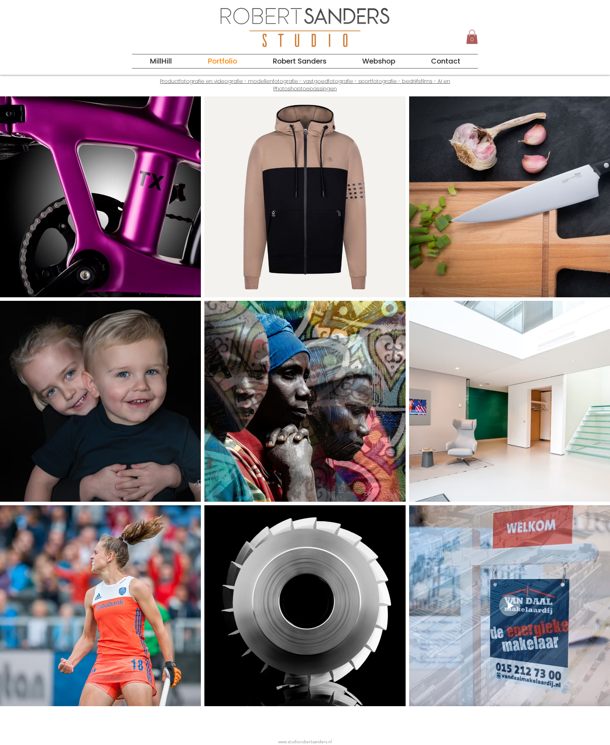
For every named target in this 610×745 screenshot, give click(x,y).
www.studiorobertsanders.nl (305, 741)
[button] (472, 37)
